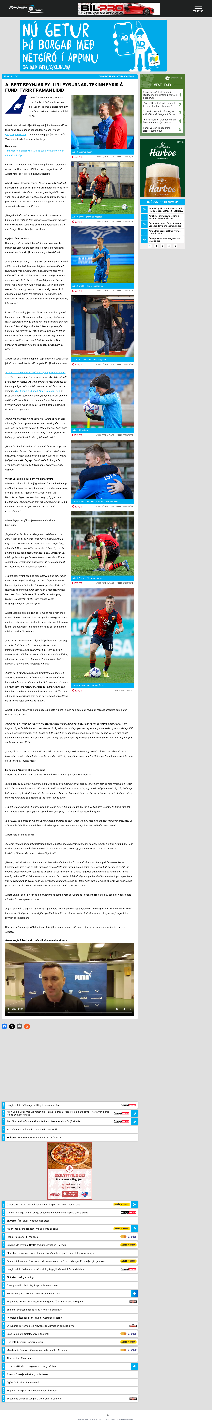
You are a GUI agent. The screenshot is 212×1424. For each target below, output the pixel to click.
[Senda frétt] (19, 1026)
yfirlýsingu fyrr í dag (16, 134)
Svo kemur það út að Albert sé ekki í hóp (37, 391)
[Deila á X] (12, 1026)
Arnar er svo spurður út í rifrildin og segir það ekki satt (35, 372)
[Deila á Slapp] (27, 1026)
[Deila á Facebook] (4, 1026)
